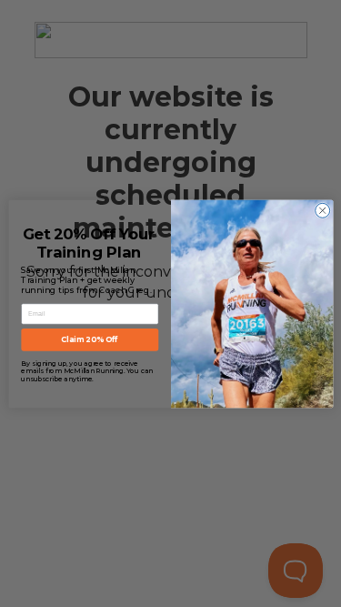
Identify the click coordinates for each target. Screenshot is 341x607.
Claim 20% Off (89, 339)
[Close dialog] (322, 210)
